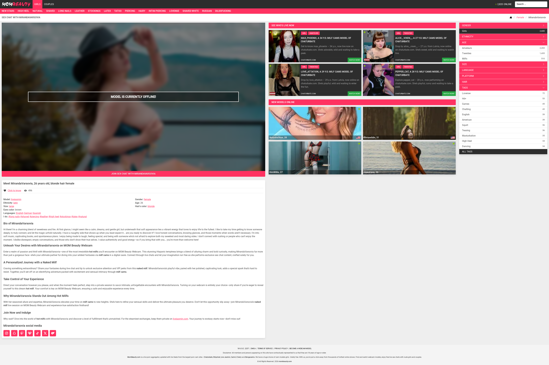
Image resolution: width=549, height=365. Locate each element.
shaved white (191, 11)
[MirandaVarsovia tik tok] (37, 333)
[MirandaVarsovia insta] (6, 333)
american (467, 119)
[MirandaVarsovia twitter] (45, 333)
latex (107, 11)
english (466, 114)
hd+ (464, 98)
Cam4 (233, 357)
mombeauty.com (285, 361)
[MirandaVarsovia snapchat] (14, 333)
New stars (8, 11)
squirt (465, 125)
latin (15, 202)
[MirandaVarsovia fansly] (30, 333)
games (465, 104)
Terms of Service (265, 349)
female (147, 199)
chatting (466, 109)
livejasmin (16, 199)
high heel (23, 11)
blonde (151, 206)
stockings (94, 11)
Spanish (37, 213)
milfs (464, 58)
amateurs (467, 48)
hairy (142, 11)
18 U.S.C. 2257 (243, 349)
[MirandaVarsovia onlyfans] (53, 333)
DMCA (253, 349)
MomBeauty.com (133, 357)
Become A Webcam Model (301, 349)
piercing (130, 11)
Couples (49, 4)
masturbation (469, 135)
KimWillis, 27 (276, 172)
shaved (50, 11)
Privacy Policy (281, 349)
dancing (466, 146)
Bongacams (250, 357)
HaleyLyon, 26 (371, 172)
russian (207, 11)
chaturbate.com (308, 60)
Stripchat (216, 357)
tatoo (118, 11)
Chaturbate (208, 357)
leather (79, 11)
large (11, 206)
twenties (466, 53)
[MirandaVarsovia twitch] (22, 333)
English (19, 213)
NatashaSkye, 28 (278, 137)
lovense (174, 11)
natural (38, 11)
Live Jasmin (225, 357)
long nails (64, 11)
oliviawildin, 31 (371, 137)
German (28, 213)
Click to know (14, 190)
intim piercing (157, 11)
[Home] (511, 17)
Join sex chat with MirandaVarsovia (133, 173)
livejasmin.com (180, 318)
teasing (466, 130)
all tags (467, 151)
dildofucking (223, 11)
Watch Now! (354, 60)
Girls (37, 4)
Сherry (238, 357)
